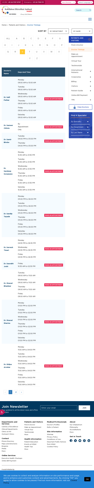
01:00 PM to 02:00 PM (27, 305)
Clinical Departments (10, 429)
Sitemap (50, 434)
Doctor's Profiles (53, 424)
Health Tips (28, 446)
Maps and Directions (9, 444)
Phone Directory (8, 441)
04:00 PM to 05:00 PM (27, 139)
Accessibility (2, 412)
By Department (56, 31)
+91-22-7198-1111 (38, 2)
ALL (8, 38)
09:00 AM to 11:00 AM (26, 275)
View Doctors (83, 107)
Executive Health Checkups (12, 458)
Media (4, 448)
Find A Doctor (77, 45)
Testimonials (76, 65)
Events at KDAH (30, 444)
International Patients (81, 71)
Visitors (81, 86)
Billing (81, 81)
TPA (81, 100)
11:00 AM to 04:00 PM (26, 350)
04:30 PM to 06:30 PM (27, 243)
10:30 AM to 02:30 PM (26, 266)
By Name (76, 31)
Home (4, 25)
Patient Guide (81, 90)
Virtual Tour (76, 61)
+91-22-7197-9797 (14, 2)
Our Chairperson (76, 424)
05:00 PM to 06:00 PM (27, 199)
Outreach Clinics (8, 434)
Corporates (81, 77)
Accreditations (75, 429)
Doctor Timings (77, 49)
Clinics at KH (6, 431)
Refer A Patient (53, 427)
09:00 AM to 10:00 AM (27, 82)
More (4, 451)
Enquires (5, 446)
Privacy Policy (52, 437)
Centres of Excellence (10, 426)
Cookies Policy (52, 446)
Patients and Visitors (17, 25)
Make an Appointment (77, 55)
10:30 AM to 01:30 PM (26, 155)
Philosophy (74, 427)
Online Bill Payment (79, 95)
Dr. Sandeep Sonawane (8, 171)
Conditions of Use (54, 439)
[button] (68, 2)
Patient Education (31, 442)
